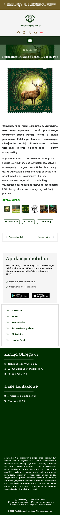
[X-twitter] (30, 32)
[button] (30, 40)
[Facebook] (18, 32)
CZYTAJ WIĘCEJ (11, 200)
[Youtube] (35, 32)
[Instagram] (24, 32)
